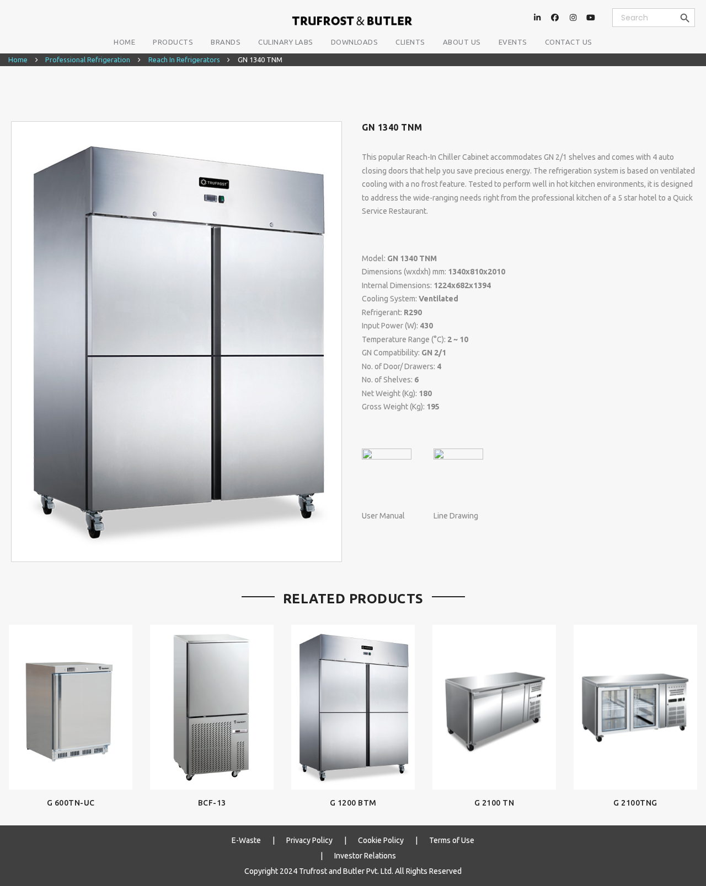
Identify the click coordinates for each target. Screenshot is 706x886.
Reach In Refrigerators (184, 59)
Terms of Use (451, 840)
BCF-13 (212, 802)
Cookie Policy (381, 840)
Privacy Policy (309, 840)
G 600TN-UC (71, 802)
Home (18, 59)
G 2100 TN (494, 802)
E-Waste (246, 840)
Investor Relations (365, 855)
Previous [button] (18, 708)
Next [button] (687, 708)
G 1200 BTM (353, 802)
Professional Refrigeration (87, 59)
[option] (176, 341)
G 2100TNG (635, 802)
